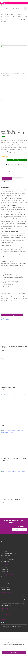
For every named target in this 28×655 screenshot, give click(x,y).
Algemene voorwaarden (6, 579)
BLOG (2, 611)
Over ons (3, 577)
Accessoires (3, 16)
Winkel (6, 14)
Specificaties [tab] (17, 179)
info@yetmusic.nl (7, 555)
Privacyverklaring (5, 583)
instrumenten (12, 14)
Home (2, 14)
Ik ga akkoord (14, 652)
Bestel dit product (18, 160)
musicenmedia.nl (4, 627)
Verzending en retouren (6, 581)
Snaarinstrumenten (20, 14)
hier (3, 303)
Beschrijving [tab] (7, 179)
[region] (14, 647)
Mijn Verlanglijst (4, 571)
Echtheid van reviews (5, 587)
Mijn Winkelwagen (5, 569)
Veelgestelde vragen (5, 589)
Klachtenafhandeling (5, 585)
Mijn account (4, 567)
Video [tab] (5, 182)
